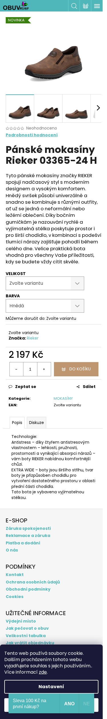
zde (43, 672)
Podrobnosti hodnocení (32, 135)
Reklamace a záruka (28, 536)
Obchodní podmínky (28, 589)
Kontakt (15, 575)
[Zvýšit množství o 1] (44, 369)
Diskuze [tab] (36, 422)
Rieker (33, 338)
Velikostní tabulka (26, 636)
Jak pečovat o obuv (27, 628)
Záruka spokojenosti (28, 528)
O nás (12, 550)
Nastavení (51, 686)
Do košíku (80, 369)
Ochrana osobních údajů (33, 582)
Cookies (14, 597)
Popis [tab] (17, 422)
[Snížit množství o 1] (16, 369)
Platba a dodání (23, 543)
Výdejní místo (21, 621)
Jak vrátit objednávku (30, 643)
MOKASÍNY (63, 398)
